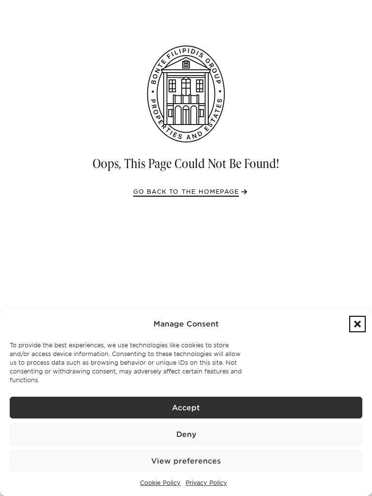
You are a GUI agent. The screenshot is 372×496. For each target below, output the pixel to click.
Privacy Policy (206, 482)
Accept (186, 407)
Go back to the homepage (186, 191)
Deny (186, 434)
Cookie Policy (160, 482)
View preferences (186, 461)
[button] (357, 324)
